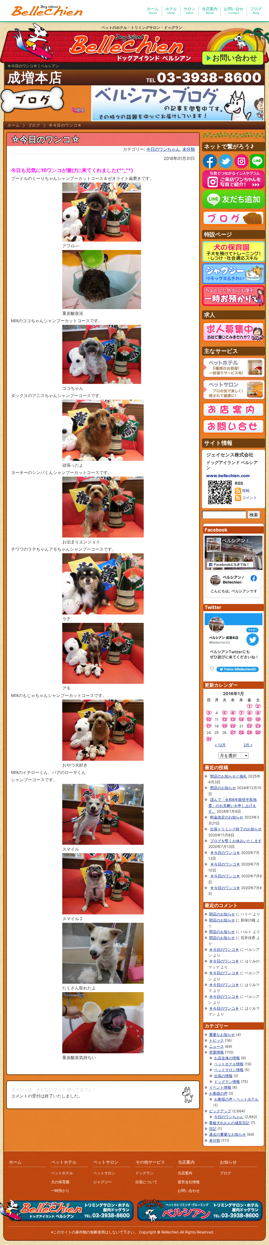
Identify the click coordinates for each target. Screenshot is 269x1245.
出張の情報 (223, 1076)
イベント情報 (220, 1087)
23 (258, 726)
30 (257, 732)
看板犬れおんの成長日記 (229, 1123)
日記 (212, 1128)
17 (209, 726)
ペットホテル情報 (229, 1064)
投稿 (245, 490)
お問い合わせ (234, 57)
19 (225, 726)
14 (241, 719)
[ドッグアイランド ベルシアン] (47, 10)
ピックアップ (220, 1111)
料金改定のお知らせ (226, 817)
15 (249, 719)
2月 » (248, 745)
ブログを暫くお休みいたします (236, 840)
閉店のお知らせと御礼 (228, 776)
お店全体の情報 (227, 1058)
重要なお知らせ (222, 1034)
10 (208, 719)
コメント (249, 497)
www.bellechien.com (228, 475)
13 (233, 719)
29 (249, 732)
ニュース (216, 1046)
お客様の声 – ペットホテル (236, 1099)
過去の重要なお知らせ (227, 1134)
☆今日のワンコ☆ (225, 852)
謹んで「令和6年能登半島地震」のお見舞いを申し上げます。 (232, 805)
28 (241, 732)
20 (232, 726)
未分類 (188, 149)
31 (209, 739)
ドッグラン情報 (227, 1081)
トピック (216, 1040)
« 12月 (220, 745)
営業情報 (216, 1052)
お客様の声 (218, 1093)
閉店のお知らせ (223, 787)
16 (258, 719)
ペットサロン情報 (229, 1069)
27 (233, 732)
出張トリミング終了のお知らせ (236, 829)
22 (249, 726)
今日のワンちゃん (163, 149)
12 (225, 719)
